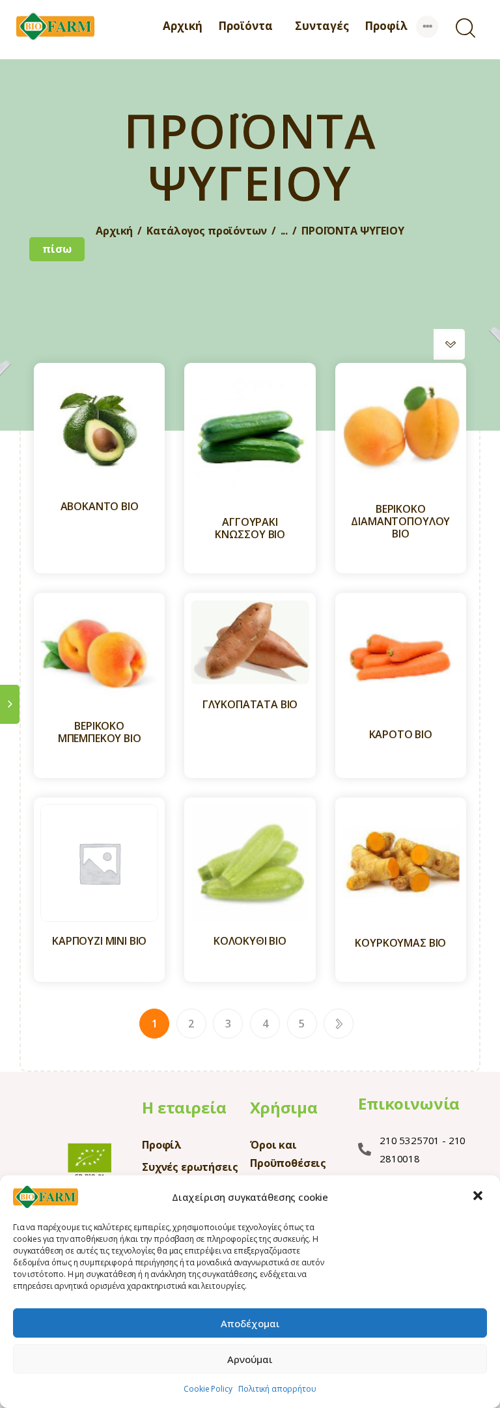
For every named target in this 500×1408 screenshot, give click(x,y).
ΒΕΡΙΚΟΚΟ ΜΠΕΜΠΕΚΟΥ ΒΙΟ (99, 732)
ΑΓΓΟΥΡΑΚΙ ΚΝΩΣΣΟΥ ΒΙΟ (250, 528)
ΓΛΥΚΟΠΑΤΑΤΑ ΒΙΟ (250, 704)
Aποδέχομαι (250, 1323)
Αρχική (114, 231)
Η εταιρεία (184, 1107)
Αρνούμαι (250, 1359)
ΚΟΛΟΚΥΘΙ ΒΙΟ (250, 941)
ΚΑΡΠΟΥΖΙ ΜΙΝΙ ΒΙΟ (99, 941)
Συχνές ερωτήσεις (190, 1167)
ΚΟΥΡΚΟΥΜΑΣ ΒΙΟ (400, 943)
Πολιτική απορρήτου (277, 1388)
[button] (479, 1197)
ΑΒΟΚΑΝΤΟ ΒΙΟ (100, 506)
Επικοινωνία (409, 1104)
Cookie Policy (208, 1388)
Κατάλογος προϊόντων (206, 230)
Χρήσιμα (284, 1107)
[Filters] (10, 704)
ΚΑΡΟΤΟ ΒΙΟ (400, 734)
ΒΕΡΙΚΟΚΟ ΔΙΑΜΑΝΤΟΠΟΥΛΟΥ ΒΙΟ (400, 522)
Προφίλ (162, 1145)
